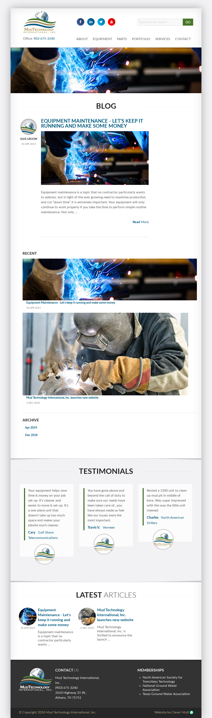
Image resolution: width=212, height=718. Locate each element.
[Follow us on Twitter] (101, 22)
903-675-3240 (44, 38)
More (141, 222)
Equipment (102, 39)
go (188, 22)
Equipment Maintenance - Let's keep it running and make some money (92, 124)
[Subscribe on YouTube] (111, 22)
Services (162, 39)
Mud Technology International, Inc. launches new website (62, 397)
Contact (183, 39)
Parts (122, 39)
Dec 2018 (31, 435)
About (82, 39)
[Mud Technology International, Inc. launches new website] (87, 616)
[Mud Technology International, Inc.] (35, 679)
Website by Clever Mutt (171, 712)
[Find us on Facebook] (80, 22)
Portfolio (141, 39)
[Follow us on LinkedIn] (91, 22)
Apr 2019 (31, 427)
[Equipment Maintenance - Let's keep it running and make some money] (28, 127)
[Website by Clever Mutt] (191, 712)
